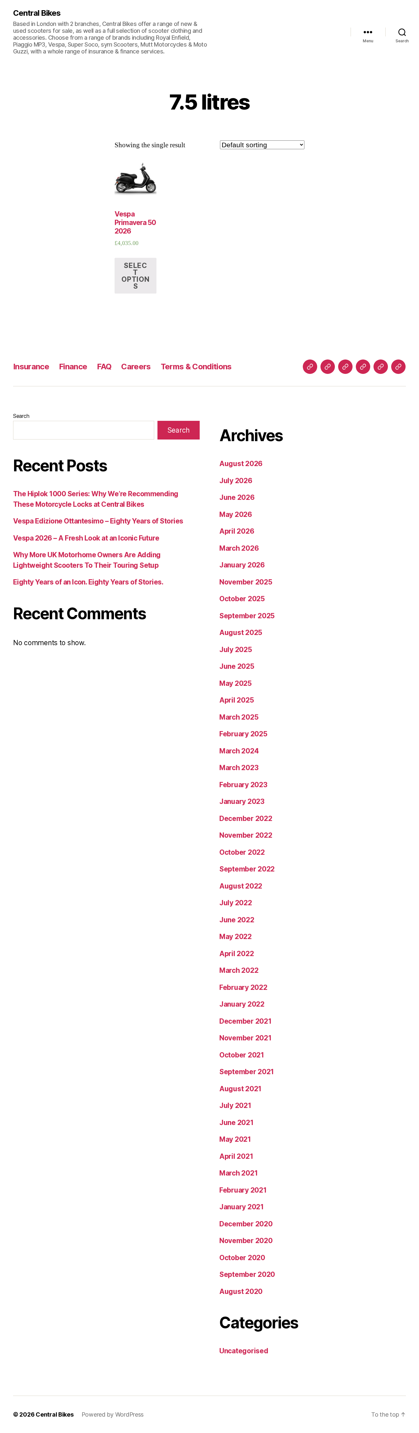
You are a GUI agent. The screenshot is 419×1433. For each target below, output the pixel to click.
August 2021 (240, 1089)
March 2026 (239, 548)
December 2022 (245, 818)
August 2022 (240, 886)
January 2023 (241, 801)
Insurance (31, 366)
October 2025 (242, 599)
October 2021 (241, 1055)
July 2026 (235, 481)
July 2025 (235, 649)
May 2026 (235, 514)
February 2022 (243, 987)
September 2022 (247, 869)
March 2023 (238, 768)
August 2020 (241, 1291)
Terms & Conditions (196, 366)
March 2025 (238, 717)
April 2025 (236, 700)
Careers (136, 366)
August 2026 (241, 464)
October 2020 (242, 1258)
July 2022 (235, 903)
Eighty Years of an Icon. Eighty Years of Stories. (88, 582)
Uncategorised (243, 1351)
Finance (73, 366)
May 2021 (235, 1139)
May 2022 (235, 936)
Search (21, 416)
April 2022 (236, 954)
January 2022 (241, 1004)
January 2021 (241, 1207)
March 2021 (238, 1173)
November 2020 (246, 1241)
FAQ (104, 366)
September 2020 (247, 1274)
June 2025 (236, 666)
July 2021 (235, 1105)
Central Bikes (37, 13)
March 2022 (238, 970)
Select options (135, 275)
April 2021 (236, 1156)
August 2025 (240, 632)
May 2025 (235, 683)
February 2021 (243, 1190)
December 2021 (245, 1021)
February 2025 (243, 734)
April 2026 (236, 531)
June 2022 (236, 920)
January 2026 (242, 565)
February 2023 (243, 785)
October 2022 (242, 852)
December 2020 (246, 1224)
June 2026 (237, 497)
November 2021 (245, 1038)
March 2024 (239, 751)
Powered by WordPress (113, 1414)
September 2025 (247, 616)
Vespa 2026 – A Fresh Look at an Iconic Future (86, 538)
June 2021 (236, 1122)
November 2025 (245, 582)
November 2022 (245, 835)
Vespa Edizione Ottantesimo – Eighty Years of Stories (98, 521)
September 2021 (246, 1072)
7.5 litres (209, 101)
